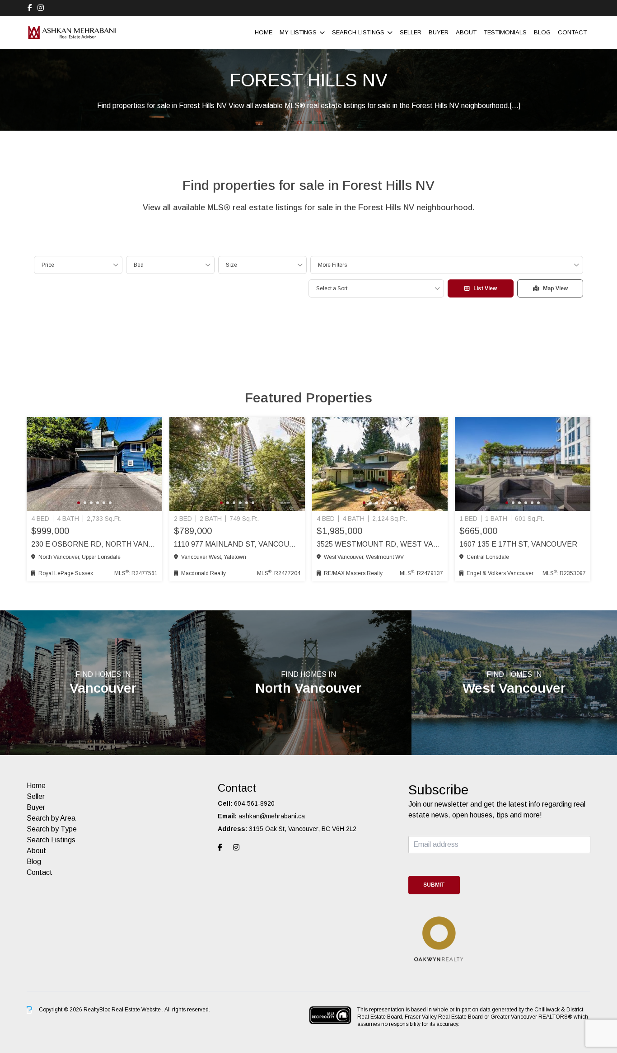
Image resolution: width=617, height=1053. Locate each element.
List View (485, 288)
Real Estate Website (137, 1009)
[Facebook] (30, 8)
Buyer (439, 32)
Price (48, 265)
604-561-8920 (254, 803)
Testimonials (505, 32)
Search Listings (358, 32)
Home (263, 32)
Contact (572, 32)
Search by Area (51, 818)
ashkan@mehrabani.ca (271, 816)
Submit (434, 885)
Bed (139, 265)
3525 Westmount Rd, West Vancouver (380, 544)
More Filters (332, 265)
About (466, 32)
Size (231, 265)
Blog (542, 32)
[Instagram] (41, 8)
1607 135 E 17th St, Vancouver (518, 544)
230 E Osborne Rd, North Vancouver (94, 544)
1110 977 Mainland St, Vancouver (237, 544)
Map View (555, 288)
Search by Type (52, 829)
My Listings (298, 32)
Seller (410, 32)
